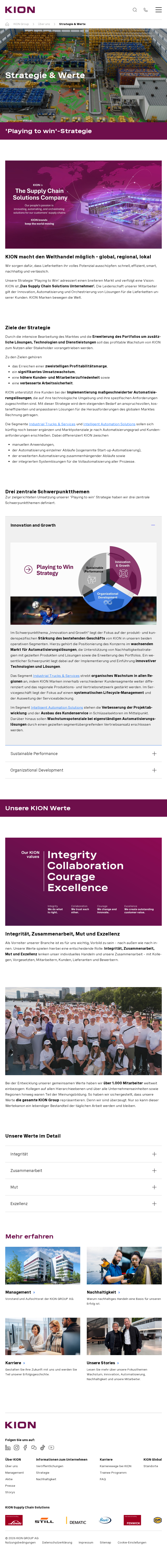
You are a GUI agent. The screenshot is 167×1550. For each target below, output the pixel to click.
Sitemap (105, 1542)
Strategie (42, 1472)
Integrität (19, 1154)
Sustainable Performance (34, 753)
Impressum (86, 1542)
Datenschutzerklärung (57, 1542)
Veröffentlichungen (49, 1466)
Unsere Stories (101, 1363)
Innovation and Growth (33, 525)
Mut (14, 1187)
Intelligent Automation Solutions (109, 424)
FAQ (103, 1479)
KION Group (21, 24)
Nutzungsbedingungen (20, 1542)
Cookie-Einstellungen (132, 1542)
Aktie (9, 1479)
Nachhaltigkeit (102, 1292)
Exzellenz (19, 1203)
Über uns (44, 24)
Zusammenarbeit (26, 1170)
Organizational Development (36, 770)
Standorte (151, 1466)
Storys (10, 1492)
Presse (10, 1485)
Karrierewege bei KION (115, 1466)
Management (18, 1292)
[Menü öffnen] (157, 9)
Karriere (13, 1363)
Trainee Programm (113, 1472)
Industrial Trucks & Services (52, 424)
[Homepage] (18, 10)
